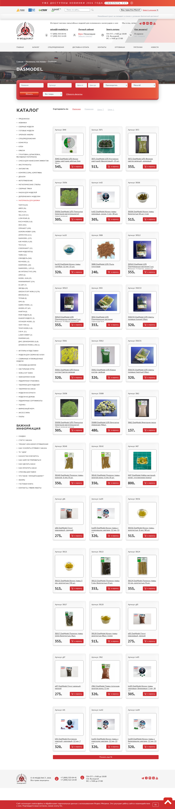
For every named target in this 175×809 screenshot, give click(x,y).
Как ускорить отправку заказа (33, 448)
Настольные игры (26, 369)
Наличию (76, 109)
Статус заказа (25, 440)
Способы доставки (27, 472)
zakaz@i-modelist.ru (59, 29)
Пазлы (21, 417)
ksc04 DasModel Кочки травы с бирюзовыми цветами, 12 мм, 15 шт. (142, 741)
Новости (155, 47)
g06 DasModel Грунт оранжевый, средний (64, 529)
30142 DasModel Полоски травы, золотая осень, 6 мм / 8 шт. (105, 476)
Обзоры (22, 480)
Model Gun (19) (24, 278)
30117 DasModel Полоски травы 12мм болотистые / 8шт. (69, 634)
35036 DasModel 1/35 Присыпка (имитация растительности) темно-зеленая (69, 213)
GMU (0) (21, 302)
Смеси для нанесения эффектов (34, 161)
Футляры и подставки (28, 351)
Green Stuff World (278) (29, 292)
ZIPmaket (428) (24, 228)
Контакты (102, 47)
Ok (156, 805)
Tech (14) (22, 245)
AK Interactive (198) (27, 272)
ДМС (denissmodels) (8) (28, 341)
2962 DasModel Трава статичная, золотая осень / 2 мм (105, 687)
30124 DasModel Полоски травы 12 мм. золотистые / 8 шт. (142, 582)
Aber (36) (22, 208)
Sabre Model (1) (25, 305)
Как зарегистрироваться (30, 460)
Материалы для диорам (35, 61)
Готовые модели (26, 131)
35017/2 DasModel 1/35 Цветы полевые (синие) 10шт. (141, 318)
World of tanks (26, 373)
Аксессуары (24, 413)
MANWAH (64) (23, 338)
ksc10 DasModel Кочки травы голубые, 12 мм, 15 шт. (67, 265)
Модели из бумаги (27, 393)
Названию (89, 109)
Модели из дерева (27, 397)
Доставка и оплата (81, 47)
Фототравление (26, 181)
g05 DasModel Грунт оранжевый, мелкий (137, 634)
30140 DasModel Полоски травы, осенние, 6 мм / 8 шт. (69, 476)
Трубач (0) (22, 298)
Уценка (22, 405)
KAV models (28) (25, 242)
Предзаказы (24, 119)
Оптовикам (120, 47)
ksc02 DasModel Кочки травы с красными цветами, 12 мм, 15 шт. (104, 741)
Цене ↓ (111, 109)
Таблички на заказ (27, 389)
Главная (20, 47)
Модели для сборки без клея (31, 355)
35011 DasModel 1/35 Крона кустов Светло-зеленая (67, 371)
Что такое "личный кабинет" (31, 476)
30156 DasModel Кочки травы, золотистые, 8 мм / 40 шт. (141, 529)
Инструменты (25, 165)
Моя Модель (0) (25, 315)
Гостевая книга (26, 484)
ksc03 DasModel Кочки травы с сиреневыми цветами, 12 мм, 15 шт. (105, 530)
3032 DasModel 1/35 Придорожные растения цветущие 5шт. (101, 319)
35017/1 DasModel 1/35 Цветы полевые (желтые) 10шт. (141, 371)
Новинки (23, 123)
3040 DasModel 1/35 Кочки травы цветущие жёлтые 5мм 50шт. (67, 161)
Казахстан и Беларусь (29, 456)
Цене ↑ (100, 109)
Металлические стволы (29, 185)
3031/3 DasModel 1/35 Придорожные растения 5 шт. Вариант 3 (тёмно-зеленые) (68, 319)
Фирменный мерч (26, 409)
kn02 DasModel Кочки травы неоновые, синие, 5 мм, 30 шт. (104, 212)
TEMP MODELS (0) (25, 328)
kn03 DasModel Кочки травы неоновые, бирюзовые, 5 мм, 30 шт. (142, 688)
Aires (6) (21, 275)
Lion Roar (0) (24, 218)
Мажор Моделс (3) (26, 318)
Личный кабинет (86, 29)
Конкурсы (23, 143)
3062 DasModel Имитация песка (142, 422)
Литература (24, 169)
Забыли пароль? (85, 36)
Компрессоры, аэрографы (30, 173)
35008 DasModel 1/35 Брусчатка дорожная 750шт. (105, 423)
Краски (22, 150)
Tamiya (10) (23, 205)
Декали (22, 177)
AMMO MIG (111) (25, 235)
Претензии (137, 47)
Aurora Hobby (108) (26, 232)
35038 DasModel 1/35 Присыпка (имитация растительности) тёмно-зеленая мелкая (69, 424)
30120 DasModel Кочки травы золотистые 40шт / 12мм (104, 634)
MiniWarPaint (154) (26, 282)
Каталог (35, 47)
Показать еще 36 (105, 757)
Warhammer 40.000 (27, 377)
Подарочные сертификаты (30, 401)
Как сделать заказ (27, 464)
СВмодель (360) (25, 258)
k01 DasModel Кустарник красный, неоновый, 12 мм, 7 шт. (68, 741)
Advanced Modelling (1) (29, 345)
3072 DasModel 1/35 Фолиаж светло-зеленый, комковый (140, 160)
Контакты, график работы (30, 488)
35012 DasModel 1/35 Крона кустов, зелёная (103, 371)
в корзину (78, 166)
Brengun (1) (23, 295)
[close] (130, 3)
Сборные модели (26, 127)
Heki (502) (22, 225)
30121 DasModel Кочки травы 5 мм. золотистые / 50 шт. (68, 582)
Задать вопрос (112, 29)
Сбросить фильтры (74, 94)
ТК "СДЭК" (23, 452)
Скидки (22, 436)
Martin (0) (22, 312)
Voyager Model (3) (26, 321)
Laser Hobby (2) (25, 335)
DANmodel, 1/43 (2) (26, 268)
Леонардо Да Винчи (27, 365)
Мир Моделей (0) (25, 252)
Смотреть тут (116, 3)
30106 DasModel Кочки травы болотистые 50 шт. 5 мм (141, 212)
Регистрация (89, 34)
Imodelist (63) (24, 308)
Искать (29, 94)
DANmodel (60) (24, 265)
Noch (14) (22, 212)
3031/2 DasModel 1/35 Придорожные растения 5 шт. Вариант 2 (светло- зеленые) (141, 266)
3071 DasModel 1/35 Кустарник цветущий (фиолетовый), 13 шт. (105, 160)
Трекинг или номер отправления (33, 444)
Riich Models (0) (25, 222)
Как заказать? (140, 29)
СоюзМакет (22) (25, 248)
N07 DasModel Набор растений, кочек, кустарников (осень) (142, 476)
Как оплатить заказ (28, 468)
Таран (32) (22, 255)
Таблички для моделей (29, 385)
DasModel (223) (25, 238)
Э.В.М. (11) (22, 331)
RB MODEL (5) (23, 262)
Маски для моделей (28, 192)
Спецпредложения (56, 47)
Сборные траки (25, 189)
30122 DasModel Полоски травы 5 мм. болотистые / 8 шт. (105, 582)
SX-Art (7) (22, 285)
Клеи (21, 146)
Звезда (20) (23, 288)
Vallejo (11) (23, 215)
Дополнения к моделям (29, 196)
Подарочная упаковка (29, 381)
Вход (80, 34)
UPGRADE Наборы (26, 135)
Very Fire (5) (23, 325)
